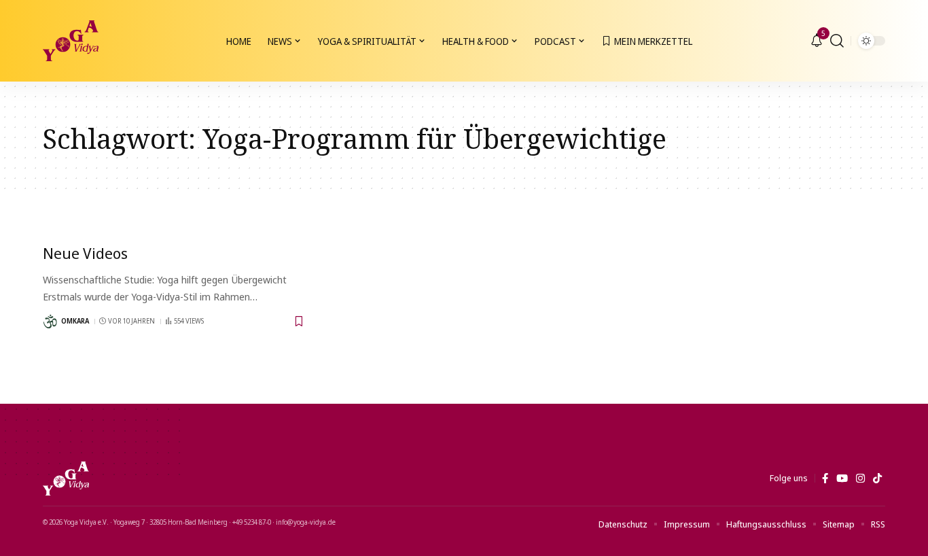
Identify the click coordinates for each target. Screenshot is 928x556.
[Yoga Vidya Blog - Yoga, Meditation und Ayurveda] (71, 40)
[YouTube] (842, 478)
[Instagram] (860, 478)
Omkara (75, 321)
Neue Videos (85, 253)
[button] (837, 40)
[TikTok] (877, 478)
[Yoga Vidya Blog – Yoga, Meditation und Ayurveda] (66, 479)
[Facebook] (825, 478)
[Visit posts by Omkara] (50, 321)
